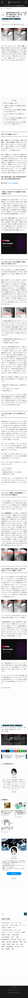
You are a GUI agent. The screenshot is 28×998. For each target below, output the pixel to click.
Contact (18, 990)
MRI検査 (9, 927)
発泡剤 (6, 729)
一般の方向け (5, 18)
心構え (12, 937)
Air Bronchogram (5, 922)
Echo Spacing (5, 925)
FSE (24, 925)
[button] (3, 751)
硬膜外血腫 (15, 941)
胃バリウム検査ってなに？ (11, 103)
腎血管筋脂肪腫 (9, 946)
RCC (16, 930)
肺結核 (13, 944)
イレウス (10, 932)
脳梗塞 (3, 946)
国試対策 (4, 934)
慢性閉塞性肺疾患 (5, 939)
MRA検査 (4, 927)
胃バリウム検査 (17, 18)
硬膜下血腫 (8, 941)
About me (14, 873)
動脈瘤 (23, 932)
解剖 (22, 946)
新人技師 (19, 939)
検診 (3, 729)
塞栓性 (8, 934)
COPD (16, 922)
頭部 (13, 949)
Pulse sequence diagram (7, 930)
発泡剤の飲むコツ (13, 729)
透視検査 (11, 18)
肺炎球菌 (4, 944)
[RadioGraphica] (14, 2)
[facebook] (13, 792)
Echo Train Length (14, 925)
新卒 (24, 939)
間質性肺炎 (7, 949)
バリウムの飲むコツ (12, 727)
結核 (25, 941)
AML (12, 922)
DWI (20, 922)
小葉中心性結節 (15, 934)
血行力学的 (17, 946)
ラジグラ (14, 777)
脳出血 (21, 944)
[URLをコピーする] (25, 751)
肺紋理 (8, 944)
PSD (14, 927)
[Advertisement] (14, 79)
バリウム (5, 727)
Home (9, 990)
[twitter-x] (15, 792)
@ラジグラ (11, 46)
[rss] (16, 987)
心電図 (17, 937)
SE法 (19, 930)
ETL (20, 925)
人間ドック (20, 727)
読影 (3, 949)
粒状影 (20, 941)
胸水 (17, 944)
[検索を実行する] (25, 914)
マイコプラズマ (17, 932)
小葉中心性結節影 (5, 937)
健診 (25, 727)
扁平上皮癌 (13, 939)
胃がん (19, 729)
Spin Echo (4, 932)
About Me (13, 990)
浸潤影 (3, 941)
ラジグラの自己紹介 (13, 183)
